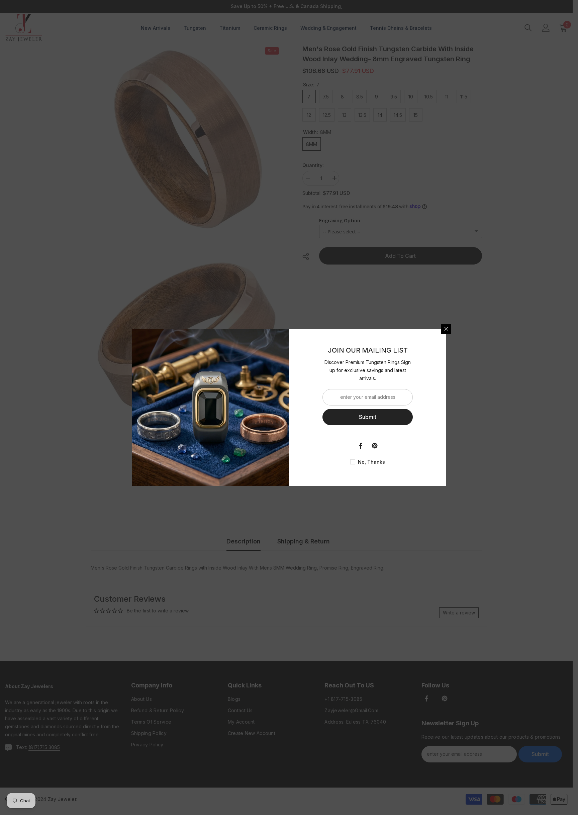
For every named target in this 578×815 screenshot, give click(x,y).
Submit (367, 417)
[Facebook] (361, 446)
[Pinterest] (375, 446)
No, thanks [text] (371, 462)
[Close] (446, 329)
